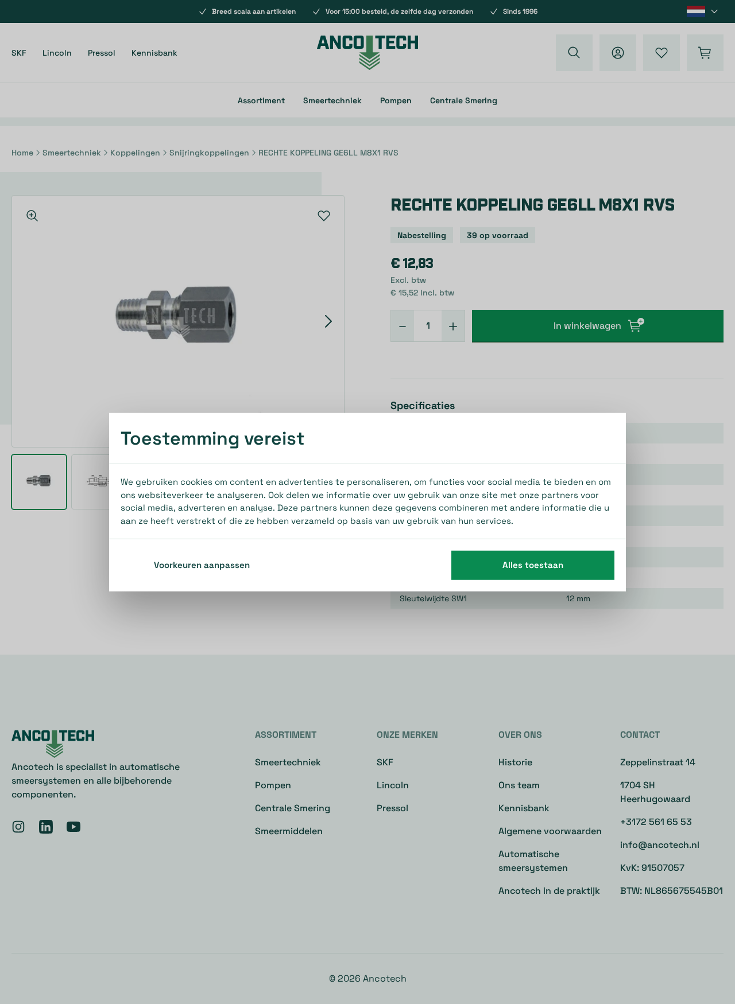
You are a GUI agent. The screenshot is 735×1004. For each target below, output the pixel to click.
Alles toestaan (532, 564)
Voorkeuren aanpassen (202, 564)
